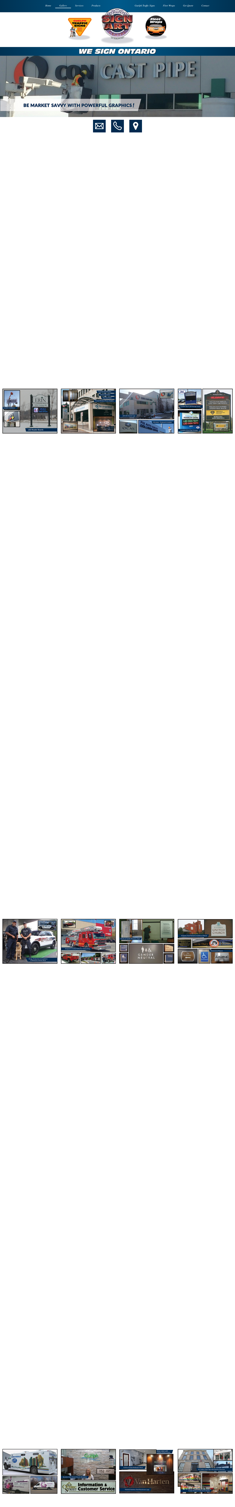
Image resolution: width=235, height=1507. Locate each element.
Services (79, 5)
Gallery (63, 5)
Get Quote (188, 5)
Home (48, 5)
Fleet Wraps (169, 5)
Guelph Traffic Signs (145, 5)
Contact (205, 5)
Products (96, 5)
